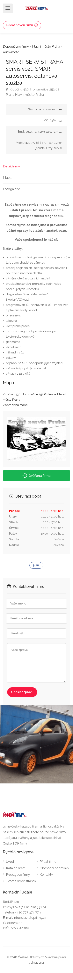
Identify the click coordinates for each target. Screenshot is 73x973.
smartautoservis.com (49, 109)
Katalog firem (16, 868)
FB (37, 565)
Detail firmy (11, 166)
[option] (36, 744)
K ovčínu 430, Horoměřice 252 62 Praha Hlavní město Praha (32, 92)
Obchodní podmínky (54, 868)
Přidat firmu (48, 862)
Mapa (7, 178)
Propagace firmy (18, 874)
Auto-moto (11, 52)
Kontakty (46, 874)
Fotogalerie (11, 189)
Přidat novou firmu (20, 25)
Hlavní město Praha (46, 46)
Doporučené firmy (16, 46)
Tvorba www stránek (21, 881)
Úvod (10, 862)
